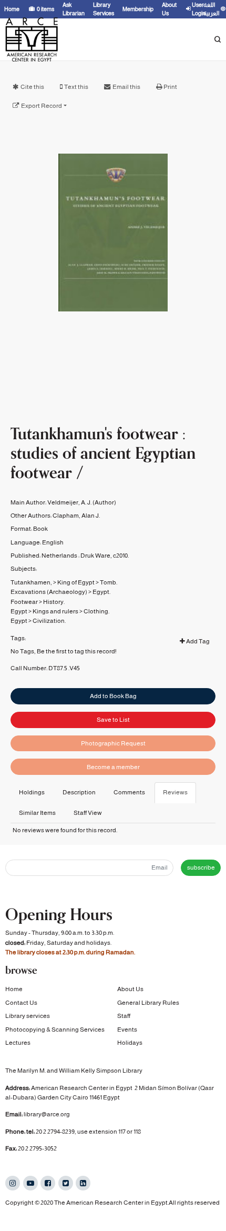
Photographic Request (113, 743)
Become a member (113, 767)
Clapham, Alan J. (76, 515)
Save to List (113, 719)
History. (54, 602)
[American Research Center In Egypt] (31, 39)
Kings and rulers (55, 611)
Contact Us (21, 1002)
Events (127, 1029)
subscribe (201, 867)
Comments (129, 792)
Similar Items (37, 812)
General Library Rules (148, 1002)
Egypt (19, 611)
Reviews (175, 792)
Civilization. (49, 620)
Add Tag (197, 641)
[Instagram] (12, 1183)
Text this (76, 86)
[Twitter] (65, 1183)
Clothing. (96, 611)
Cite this (32, 86)
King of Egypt (76, 582)
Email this (126, 86)
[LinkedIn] (83, 1183)
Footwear (24, 602)
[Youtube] (30, 1183)
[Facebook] (47, 1183)
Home (14, 989)
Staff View (88, 812)
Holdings (32, 792)
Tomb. (108, 582)
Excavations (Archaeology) (49, 592)
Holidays (129, 1042)
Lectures (17, 1042)
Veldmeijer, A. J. (69, 502)
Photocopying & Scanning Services (55, 1029)
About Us (130, 989)
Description (79, 792)
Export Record (41, 105)
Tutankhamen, (31, 582)
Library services (27, 1016)
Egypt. (101, 592)
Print (170, 86)
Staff (123, 1016)
